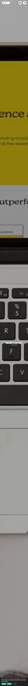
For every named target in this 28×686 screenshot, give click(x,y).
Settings (14, 683)
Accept (4, 683)
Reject (9, 683)
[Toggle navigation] (24, 2)
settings (6, 681)
